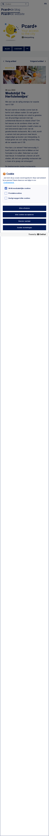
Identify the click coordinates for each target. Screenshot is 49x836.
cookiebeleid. (8, 183)
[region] (24, 501)
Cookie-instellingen (24, 227)
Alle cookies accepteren (24, 214)
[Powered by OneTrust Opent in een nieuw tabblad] (38, 234)
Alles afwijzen (24, 208)
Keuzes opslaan (24, 221)
